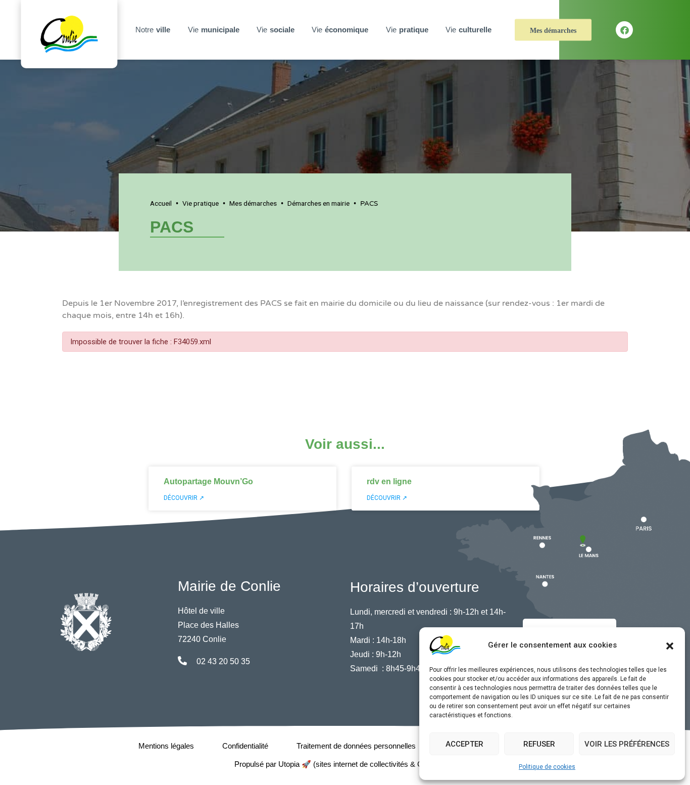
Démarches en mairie (318, 203)
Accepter (464, 744)
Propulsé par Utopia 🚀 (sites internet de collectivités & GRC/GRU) (345, 764)
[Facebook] (624, 29)
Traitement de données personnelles (356, 746)
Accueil (161, 203)
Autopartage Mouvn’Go (208, 481)
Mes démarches (553, 30)
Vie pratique (200, 203)
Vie (213, 29)
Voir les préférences (626, 744)
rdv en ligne (389, 481)
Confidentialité (245, 746)
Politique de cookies (547, 766)
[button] (670, 645)
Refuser (539, 744)
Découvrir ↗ (184, 497)
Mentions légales (166, 746)
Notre (152, 29)
